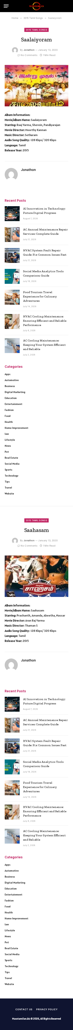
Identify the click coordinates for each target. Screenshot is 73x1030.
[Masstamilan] (36, 6)
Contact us (23, 1009)
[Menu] (6, 6)
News (8, 445)
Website (9, 493)
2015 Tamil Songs (36, 30)
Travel (8, 487)
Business (10, 386)
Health (9, 422)
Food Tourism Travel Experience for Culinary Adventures (40, 296)
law (7, 434)
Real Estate (11, 457)
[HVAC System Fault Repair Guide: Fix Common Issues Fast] (12, 255)
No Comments (29, 55)
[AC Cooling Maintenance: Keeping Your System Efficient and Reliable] (12, 345)
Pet (7, 451)
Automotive (12, 380)
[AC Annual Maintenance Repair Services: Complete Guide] (12, 234)
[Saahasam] (36, 576)
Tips (7, 481)
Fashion (9, 410)
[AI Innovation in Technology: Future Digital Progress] (12, 213)
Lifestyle (10, 439)
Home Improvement (16, 428)
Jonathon (29, 50)
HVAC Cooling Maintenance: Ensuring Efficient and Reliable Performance (44, 321)
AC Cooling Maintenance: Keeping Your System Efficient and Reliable (44, 345)
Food (7, 416)
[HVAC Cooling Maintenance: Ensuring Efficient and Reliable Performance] (12, 321)
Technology (11, 475)
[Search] (67, 6)
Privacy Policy (47, 1009)
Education (11, 398)
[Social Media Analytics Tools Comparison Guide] (12, 276)
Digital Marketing (15, 392)
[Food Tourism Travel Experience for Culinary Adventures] (12, 297)
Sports (8, 469)
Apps (7, 374)
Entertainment (13, 404)
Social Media (12, 463)
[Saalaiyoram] (36, 85)
